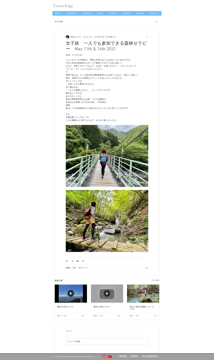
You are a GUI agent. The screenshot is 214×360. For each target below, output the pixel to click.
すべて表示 (155, 280)
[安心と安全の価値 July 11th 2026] (143, 294)
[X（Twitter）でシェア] (72, 261)
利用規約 (134, 356)
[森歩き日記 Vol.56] (71, 294)
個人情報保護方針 (150, 356)
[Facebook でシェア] (67, 261)
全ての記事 (59, 22)
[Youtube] (110, 356)
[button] (156, 22)
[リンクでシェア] (83, 261)
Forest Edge (63, 6)
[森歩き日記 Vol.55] (107, 294)
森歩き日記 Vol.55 (101, 307)
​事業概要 (123, 356)
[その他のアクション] (147, 37)
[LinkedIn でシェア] (78, 261)
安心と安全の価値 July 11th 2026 (142, 308)
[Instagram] (104, 356)
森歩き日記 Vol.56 (65, 307)
